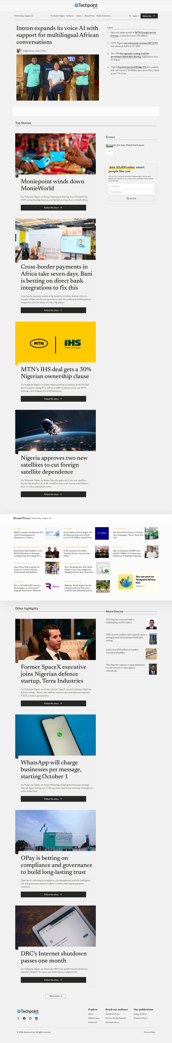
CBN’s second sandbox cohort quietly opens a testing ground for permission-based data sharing (126, 638)
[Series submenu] (82, 16)
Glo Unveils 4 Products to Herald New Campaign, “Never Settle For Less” (128, 535)
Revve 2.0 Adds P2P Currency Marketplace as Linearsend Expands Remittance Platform (27, 588)
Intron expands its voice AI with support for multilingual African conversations (57, 36)
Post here (139, 586)
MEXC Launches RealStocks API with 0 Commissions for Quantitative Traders (28, 535)
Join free (132, 198)
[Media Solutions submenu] (111, 16)
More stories (55, 996)
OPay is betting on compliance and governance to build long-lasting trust (56, 865)
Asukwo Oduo (40, 51)
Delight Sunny (28, 51)
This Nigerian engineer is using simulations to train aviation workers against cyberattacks (125, 668)
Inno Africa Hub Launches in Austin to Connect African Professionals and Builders (27, 569)
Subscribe (147, 16)
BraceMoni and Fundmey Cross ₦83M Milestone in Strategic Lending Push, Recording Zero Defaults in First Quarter (28, 553)
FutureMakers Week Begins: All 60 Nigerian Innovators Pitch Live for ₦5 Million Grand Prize (77, 535)
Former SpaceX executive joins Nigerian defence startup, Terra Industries (53, 674)
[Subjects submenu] (74, 16)
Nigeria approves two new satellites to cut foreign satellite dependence (54, 465)
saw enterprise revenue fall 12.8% (141, 43)
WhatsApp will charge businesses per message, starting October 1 (51, 770)
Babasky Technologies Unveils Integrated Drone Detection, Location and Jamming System (78, 588)
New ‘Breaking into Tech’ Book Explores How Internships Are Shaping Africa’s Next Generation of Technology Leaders (79, 570)
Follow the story (51, 207)
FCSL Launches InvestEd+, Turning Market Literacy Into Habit (76, 553)
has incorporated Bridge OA (132, 67)
